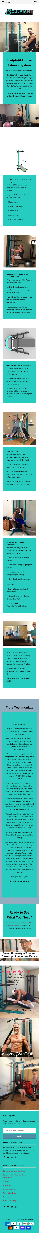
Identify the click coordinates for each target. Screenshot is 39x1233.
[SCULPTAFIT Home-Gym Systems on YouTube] (8, 1157)
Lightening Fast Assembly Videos (14, 1171)
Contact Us (7, 1197)
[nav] (6, 2)
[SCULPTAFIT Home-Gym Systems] (19, 12)
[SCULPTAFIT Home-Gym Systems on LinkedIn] (12, 1157)
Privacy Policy (7, 1185)
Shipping (6, 1181)
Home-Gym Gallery (9, 1201)
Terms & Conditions (9, 1193)
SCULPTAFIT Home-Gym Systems (22, 1219)
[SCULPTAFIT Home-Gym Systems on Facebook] (4, 1157)
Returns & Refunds (9, 1189)
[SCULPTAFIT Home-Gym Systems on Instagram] (16, 1157)
